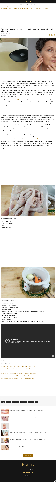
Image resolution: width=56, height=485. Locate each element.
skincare (10, 6)
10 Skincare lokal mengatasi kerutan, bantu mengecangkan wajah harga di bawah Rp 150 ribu (25, 425)
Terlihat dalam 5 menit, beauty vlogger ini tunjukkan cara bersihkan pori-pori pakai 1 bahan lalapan (17, 378)
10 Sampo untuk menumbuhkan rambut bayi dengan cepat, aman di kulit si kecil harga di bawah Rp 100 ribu (28, 432)
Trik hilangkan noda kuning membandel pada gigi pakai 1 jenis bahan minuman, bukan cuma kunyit (26, 410)
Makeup (31, 4)
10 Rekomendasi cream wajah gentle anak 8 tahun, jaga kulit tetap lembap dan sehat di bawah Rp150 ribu (27, 439)
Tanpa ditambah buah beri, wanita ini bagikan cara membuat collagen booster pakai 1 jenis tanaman (18, 366)
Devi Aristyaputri (3, 35)
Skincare (27, 4)
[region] (28, 19)
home (2, 6)
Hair (35, 4)
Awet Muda (8, 402)
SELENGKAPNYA (28, 455)
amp (6, 6)
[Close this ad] (55, 481)
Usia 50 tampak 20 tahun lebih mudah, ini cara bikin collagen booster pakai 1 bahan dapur (16, 368)
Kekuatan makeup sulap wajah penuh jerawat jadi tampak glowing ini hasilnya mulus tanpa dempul (17, 375)
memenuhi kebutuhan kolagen (32, 138)
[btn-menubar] (1, 1)
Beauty (36, 402)
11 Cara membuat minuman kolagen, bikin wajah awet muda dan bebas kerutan (14, 371)
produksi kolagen (17, 99)
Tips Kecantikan (23, 402)
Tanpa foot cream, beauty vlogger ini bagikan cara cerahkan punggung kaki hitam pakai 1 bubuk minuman (18, 373)
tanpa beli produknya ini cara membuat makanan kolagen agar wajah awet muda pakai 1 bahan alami (24, 8)
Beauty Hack (31, 402)
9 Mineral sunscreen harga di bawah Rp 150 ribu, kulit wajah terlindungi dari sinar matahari (25, 446)
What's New (22, 4)
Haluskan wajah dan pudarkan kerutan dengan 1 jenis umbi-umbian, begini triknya (24, 417)
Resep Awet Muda (16, 402)
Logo (29, 2)
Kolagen (3, 402)
